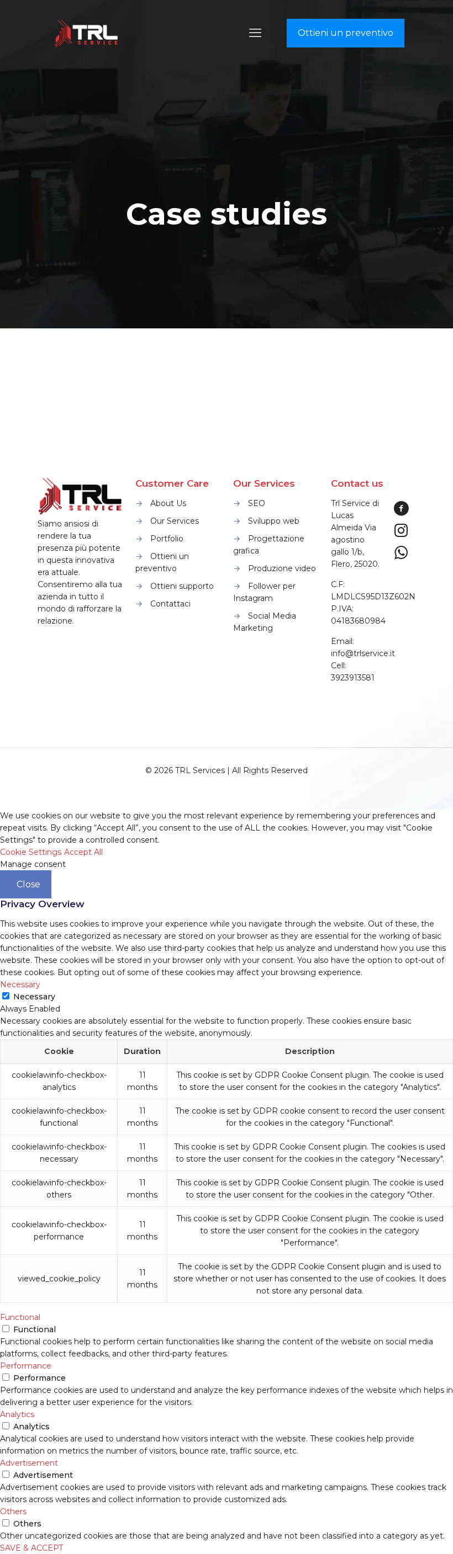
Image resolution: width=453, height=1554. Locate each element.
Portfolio (166, 539)
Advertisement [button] (29, 1463)
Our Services (174, 521)
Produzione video (282, 568)
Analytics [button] (17, 1414)
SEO (256, 503)
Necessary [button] (20, 984)
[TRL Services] (87, 33)
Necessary (34, 997)
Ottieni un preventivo (345, 33)
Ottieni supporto (182, 586)
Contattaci (170, 604)
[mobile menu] (255, 33)
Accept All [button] (83, 852)
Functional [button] (20, 1317)
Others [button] (13, 1511)
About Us (168, 503)
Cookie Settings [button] (30, 852)
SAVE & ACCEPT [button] (31, 1548)
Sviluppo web (273, 521)
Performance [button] (25, 1366)
